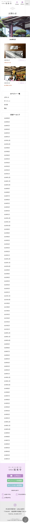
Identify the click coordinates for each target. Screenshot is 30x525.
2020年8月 (7, 347)
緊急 (5, 108)
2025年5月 (7, 159)
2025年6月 (7, 155)
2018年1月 (7, 459)
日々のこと (22, 60)
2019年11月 (7, 381)
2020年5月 (7, 359)
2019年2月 (7, 414)
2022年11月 (7, 262)
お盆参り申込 (7, 494)
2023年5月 (7, 240)
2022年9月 (7, 270)
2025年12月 (7, 140)
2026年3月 (7, 133)
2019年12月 (7, 377)
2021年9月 (7, 303)
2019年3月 (7, 410)
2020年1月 (7, 373)
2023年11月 (7, 222)
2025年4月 (7, 162)
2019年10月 (7, 384)
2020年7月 (7, 351)
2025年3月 (7, 166)
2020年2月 (7, 370)
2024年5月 (7, 203)
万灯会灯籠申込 (22, 494)
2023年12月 (7, 218)
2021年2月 (7, 325)
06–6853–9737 (18, 514)
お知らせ (22, 83)
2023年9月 (7, 229)
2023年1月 (7, 255)
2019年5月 (7, 403)
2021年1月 (7, 329)
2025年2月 (7, 170)
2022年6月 (7, 277)
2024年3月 (7, 210)
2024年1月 (7, 214)
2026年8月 (7, 118)
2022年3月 (7, 288)
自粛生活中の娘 (7, 62)
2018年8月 (7, 436)
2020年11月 (7, 336)
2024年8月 (7, 192)
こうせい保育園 (16, 485)
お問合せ (17, 476)
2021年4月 (7, 318)
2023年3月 (7, 247)
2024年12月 (7, 177)
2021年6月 (7, 310)
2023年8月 (7, 233)
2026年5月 (7, 125)
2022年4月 (7, 284)
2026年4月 (7, 129)
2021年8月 (7, 307)
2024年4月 (7, 207)
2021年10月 (7, 299)
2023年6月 (7, 236)
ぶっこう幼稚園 (16, 480)
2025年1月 (7, 173)
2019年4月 (7, 407)
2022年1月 (7, 292)
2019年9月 (7, 388)
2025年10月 (7, 144)
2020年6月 (7, 355)
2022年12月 (7, 259)
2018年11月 (7, 425)
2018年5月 (7, 447)
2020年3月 (7, 366)
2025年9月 (7, 147)
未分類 (6, 104)
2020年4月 (7, 362)
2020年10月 (7, 340)
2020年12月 (7, 333)
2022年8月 (7, 273)
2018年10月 (7, 429)
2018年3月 (7, 455)
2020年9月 (7, 344)
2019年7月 (7, 396)
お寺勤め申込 (7, 497)
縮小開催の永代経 (8, 85)
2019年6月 (7, 399)
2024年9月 (7, 188)
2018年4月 (7, 451)
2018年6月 (7, 444)
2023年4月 (7, 244)
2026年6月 (7, 122)
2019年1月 (7, 418)
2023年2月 (7, 251)
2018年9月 (7, 433)
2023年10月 (7, 225)
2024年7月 (7, 196)
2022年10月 (7, 266)
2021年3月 (7, 322)
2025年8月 (7, 151)
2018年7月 (7, 440)
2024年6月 (7, 199)
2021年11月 (7, 296)
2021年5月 (7, 314)
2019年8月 (7, 392)
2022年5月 (7, 281)
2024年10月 (7, 185)
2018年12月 (7, 421)
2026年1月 (7, 136)
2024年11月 (7, 181)
